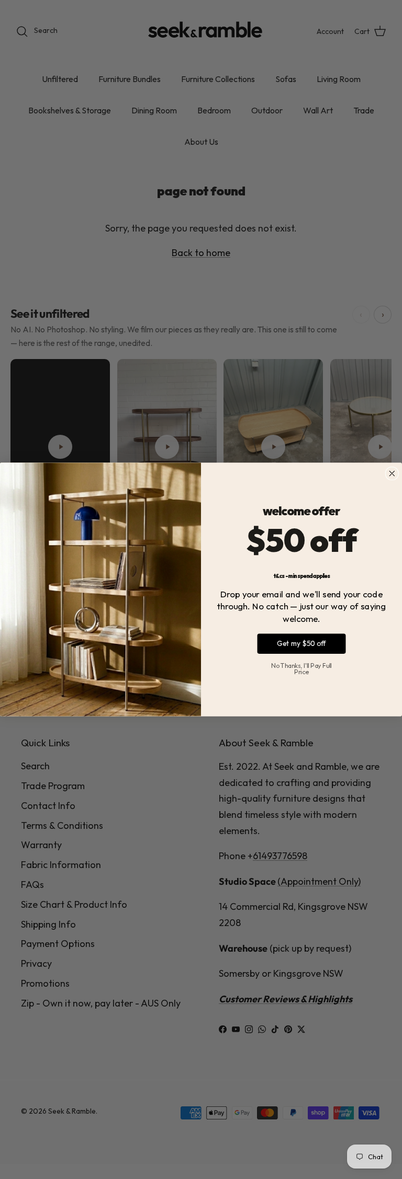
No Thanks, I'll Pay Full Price (301, 668)
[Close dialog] (392, 474)
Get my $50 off (301, 643)
